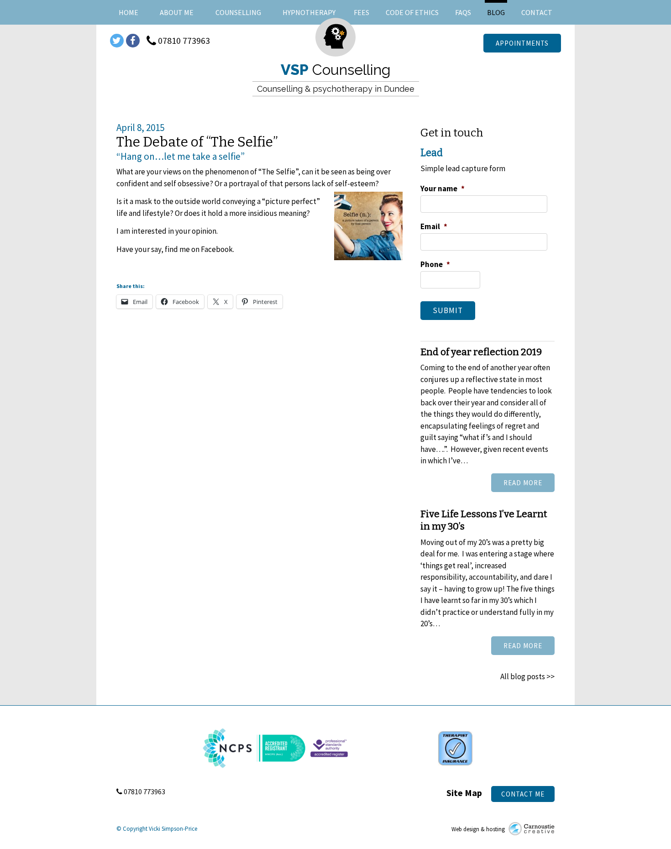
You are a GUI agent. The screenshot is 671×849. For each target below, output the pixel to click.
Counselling (238, 12)
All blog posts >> (527, 676)
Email (433, 226)
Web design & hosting (478, 829)
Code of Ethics (412, 12)
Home (128, 12)
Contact (536, 12)
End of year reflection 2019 (481, 352)
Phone (435, 264)
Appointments (522, 43)
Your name (442, 188)
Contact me (523, 794)
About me (177, 12)
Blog (496, 12)
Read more (522, 482)
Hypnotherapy (309, 12)
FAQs (463, 12)
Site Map (464, 792)
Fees (361, 12)
